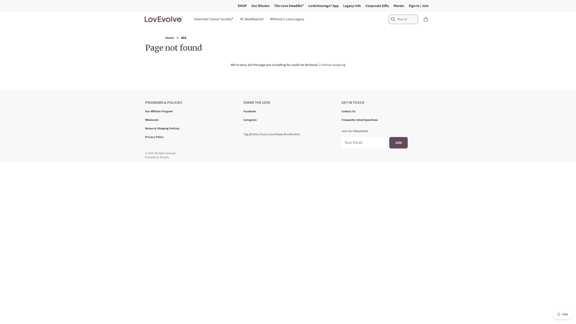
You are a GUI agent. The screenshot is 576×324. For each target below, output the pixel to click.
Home (169, 38)
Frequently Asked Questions (360, 120)
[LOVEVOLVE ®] (164, 19)
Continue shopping (332, 65)
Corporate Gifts (377, 5)
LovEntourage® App (323, 5)
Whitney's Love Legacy (287, 19)
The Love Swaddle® (289, 5)
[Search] (393, 19)
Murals (399, 5)
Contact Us (349, 111)
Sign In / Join (419, 5)
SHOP (242, 5)
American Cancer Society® (213, 19)
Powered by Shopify (157, 157)
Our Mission (260, 5)
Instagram (250, 120)
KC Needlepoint (251, 19)
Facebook (249, 111)
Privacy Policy (154, 137)
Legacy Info (352, 5)
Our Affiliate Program (159, 111)
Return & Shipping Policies (162, 128)
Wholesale (151, 120)
